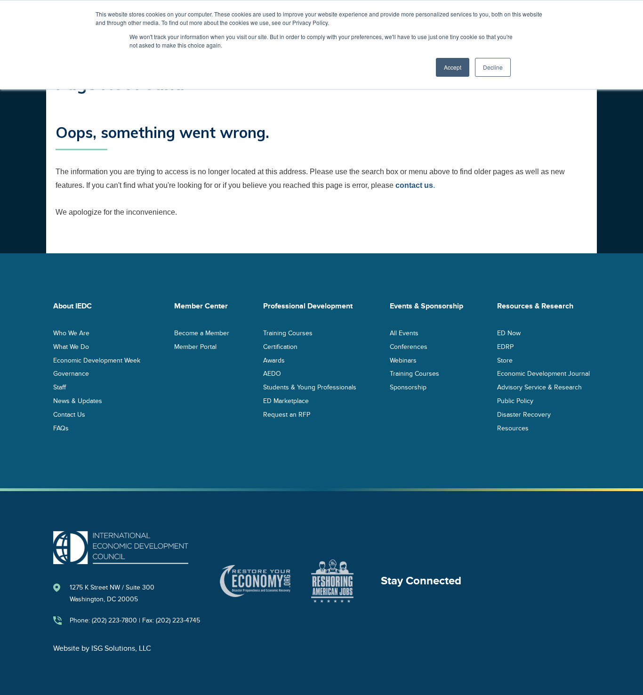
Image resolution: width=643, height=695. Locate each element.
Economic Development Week (96, 360)
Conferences (408, 346)
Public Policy (515, 400)
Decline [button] (493, 67)
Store (505, 360)
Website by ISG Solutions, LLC (102, 648)
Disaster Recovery (524, 414)
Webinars (403, 360)
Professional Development (308, 306)
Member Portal (195, 346)
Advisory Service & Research (539, 387)
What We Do (71, 346)
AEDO (272, 374)
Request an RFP (286, 414)
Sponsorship (408, 387)
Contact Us (69, 414)
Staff (59, 387)
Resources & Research (535, 306)
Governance (71, 374)
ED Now (509, 333)
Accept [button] (452, 67)
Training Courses (288, 333)
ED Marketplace (286, 400)
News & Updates (77, 400)
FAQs (61, 428)
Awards (274, 360)
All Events (404, 333)
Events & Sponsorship (426, 306)
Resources (513, 428)
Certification (280, 346)
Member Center (201, 306)
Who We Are (71, 333)
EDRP (505, 346)
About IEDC (72, 306)
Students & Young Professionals (309, 387)
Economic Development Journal (543, 374)
